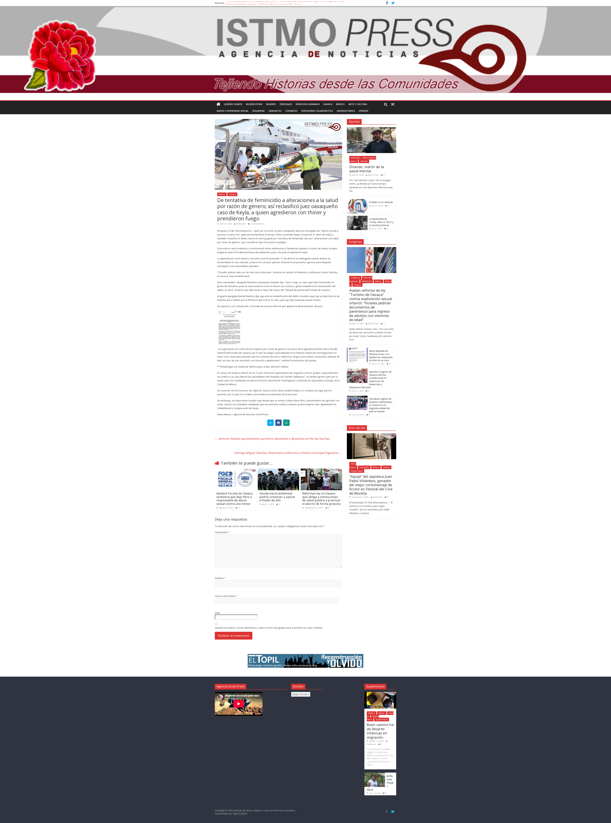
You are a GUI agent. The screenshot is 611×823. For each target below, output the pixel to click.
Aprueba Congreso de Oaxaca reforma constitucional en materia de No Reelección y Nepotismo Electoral (370, 379)
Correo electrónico (226, 596)
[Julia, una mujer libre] (374, 774)
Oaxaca (327, 104)
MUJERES (271, 104)
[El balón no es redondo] (357, 200)
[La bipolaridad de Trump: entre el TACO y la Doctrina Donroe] (357, 217)
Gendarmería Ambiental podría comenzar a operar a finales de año (277, 496)
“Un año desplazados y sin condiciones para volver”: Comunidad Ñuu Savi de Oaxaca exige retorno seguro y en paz (284, 2)
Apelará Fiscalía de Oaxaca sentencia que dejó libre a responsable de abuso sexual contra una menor (234, 498)
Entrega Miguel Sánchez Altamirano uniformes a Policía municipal (288, 453)
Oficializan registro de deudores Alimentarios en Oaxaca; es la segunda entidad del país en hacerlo (380, 405)
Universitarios (346, 110)
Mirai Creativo (240, 813)
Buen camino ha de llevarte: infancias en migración (380, 730)
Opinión (363, 110)
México (340, 104)
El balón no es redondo (381, 202)
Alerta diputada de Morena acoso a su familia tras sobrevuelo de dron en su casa (381, 355)
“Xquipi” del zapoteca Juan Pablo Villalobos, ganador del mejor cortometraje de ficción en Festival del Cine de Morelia (371, 485)
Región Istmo (254, 104)
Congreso (291, 110)
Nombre (220, 578)
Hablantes (275, 110)
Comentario (222, 532)
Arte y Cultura (357, 104)
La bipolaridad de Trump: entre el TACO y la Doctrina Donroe (381, 222)
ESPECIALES (286, 104)
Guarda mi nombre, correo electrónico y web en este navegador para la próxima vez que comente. (269, 627)
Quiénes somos (233, 104)
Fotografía (364, 467)
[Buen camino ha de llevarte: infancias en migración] (380, 693)
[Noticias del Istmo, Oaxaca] (305, 49)
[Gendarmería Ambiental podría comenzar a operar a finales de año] (278, 470)
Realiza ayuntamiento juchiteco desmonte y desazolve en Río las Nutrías (272, 439)
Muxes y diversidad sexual (233, 110)
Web (217, 612)
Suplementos (381, 719)
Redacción (241, 223)
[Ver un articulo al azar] (392, 104)
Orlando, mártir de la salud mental (366, 168)
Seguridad (258, 110)
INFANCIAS (366, 281)
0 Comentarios (257, 223)
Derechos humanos (308, 104)
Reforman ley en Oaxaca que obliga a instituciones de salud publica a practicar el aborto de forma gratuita (321, 498)
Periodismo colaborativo (317, 110)
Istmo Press (373, 175)
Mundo (382, 713)
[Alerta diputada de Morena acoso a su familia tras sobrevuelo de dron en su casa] (357, 349)
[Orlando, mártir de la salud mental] (371, 128)
